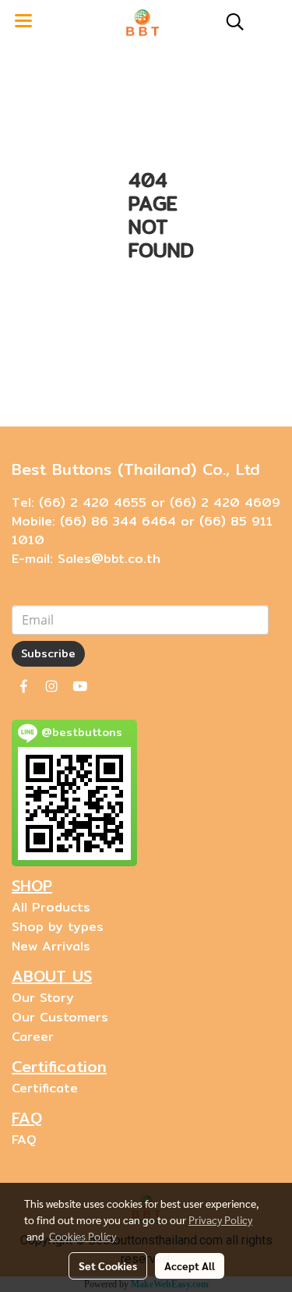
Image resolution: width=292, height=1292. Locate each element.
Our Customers (60, 1017)
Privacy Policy (220, 1219)
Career (33, 1036)
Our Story (43, 997)
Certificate (45, 1088)
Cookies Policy (82, 1236)
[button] (229, 21)
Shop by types (58, 926)
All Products (51, 907)
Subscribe (48, 653)
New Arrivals (51, 946)
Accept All (189, 1265)
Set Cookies (108, 1265)
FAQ (24, 1139)
